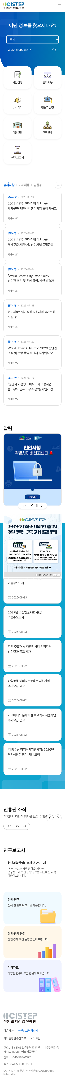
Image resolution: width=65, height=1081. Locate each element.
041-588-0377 (21, 1057)
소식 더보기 (13, 826)
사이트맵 (35, 1038)
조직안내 (47, 132)
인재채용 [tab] (24, 185)
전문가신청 (47, 107)
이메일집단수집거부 (14, 1038)
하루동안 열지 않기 (45, 575)
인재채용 (47, 82)
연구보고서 (17, 157)
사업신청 (17, 82)
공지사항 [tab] (8, 185)
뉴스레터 (17, 107)
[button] (32, 505)
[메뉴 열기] (59, 6)
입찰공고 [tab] (39, 185)
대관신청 (17, 132)
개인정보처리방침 (28, 1030)
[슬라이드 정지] (36, 505)
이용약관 (8, 1030)
